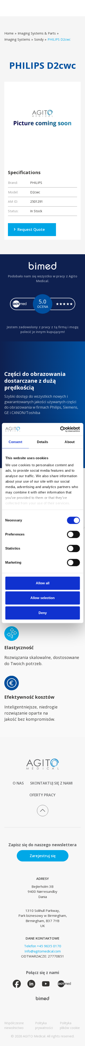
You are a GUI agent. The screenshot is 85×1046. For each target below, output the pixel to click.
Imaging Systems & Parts (37, 33)
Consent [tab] (15, 442)
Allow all (42, 583)
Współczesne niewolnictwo (14, 1025)
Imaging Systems (17, 39)
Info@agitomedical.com (42, 951)
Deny (43, 613)
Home (9, 33)
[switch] (73, 534)
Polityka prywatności (44, 1025)
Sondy (39, 39)
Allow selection (42, 598)
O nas (18, 783)
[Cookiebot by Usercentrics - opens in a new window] (60, 429)
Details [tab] (42, 442)
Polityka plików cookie (70, 1025)
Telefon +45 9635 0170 (42, 946)
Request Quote (31, 229)
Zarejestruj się (43, 855)
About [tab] (70, 442)
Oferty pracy (42, 794)
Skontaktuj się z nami (51, 783)
